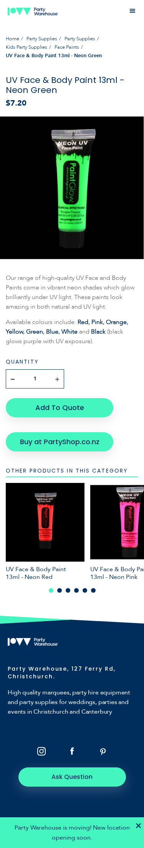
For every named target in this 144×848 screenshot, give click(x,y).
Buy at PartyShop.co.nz (59, 441)
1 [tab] (51, 590)
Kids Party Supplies (26, 47)
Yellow (14, 331)
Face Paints (67, 47)
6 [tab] (93, 590)
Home (12, 38)
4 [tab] (76, 590)
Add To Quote (59, 407)
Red (83, 322)
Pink (97, 322)
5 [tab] (85, 590)
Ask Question (72, 776)
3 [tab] (68, 590)
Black (98, 331)
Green (34, 331)
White (69, 331)
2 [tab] (59, 590)
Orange (116, 322)
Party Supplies (41, 38)
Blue (52, 331)
